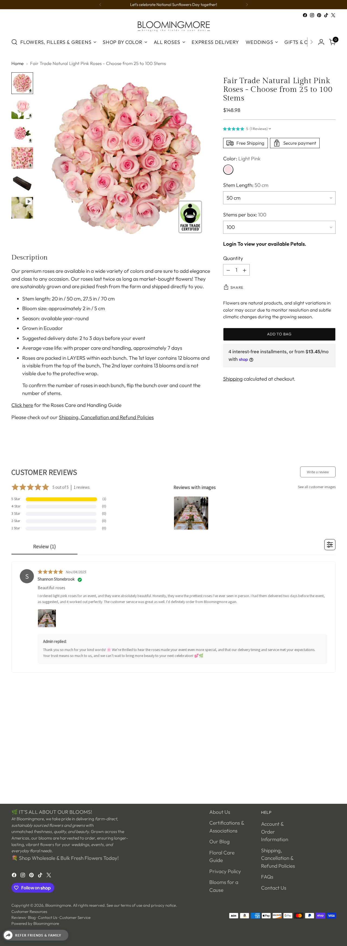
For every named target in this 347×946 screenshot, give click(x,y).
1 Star (15, 528)
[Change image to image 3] (22, 133)
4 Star (16, 506)
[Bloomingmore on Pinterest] (319, 15)
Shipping (233, 378)
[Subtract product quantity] (228, 270)
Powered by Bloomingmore (35, 923)
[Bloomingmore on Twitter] (333, 15)
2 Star (15, 521)
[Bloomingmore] (173, 26)
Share (237, 287)
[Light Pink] (228, 170)
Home (17, 63)
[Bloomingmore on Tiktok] (326, 15)
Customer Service (75, 917)
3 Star (15, 513)
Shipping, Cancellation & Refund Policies (278, 858)
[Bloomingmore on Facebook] (305, 15)
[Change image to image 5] (22, 183)
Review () (44, 546)
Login (229, 244)
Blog (32, 917)
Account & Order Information (274, 832)
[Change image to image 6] (22, 208)
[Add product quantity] (244, 270)
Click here (22, 405)
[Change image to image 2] (22, 108)
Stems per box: (244, 214)
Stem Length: (245, 185)
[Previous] (100, 4)
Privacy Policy (225, 871)
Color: (242, 158)
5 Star (15, 499)
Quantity (233, 258)
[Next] (247, 4)
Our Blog (219, 841)
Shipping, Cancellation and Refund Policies (106, 417)
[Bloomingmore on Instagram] (312, 15)
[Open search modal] (14, 42)
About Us (219, 812)
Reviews (18, 917)
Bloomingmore (58, 905)
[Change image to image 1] (22, 83)
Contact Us (273, 888)
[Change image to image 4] (22, 158)
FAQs (267, 876)
